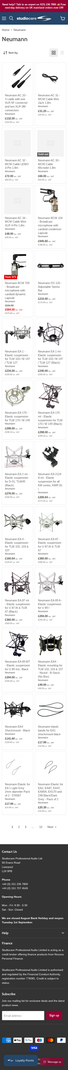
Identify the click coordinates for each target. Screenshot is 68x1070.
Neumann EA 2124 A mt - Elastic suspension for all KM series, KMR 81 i (50, 481)
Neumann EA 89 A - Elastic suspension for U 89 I (50, 604)
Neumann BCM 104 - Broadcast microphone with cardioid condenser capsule (50, 225)
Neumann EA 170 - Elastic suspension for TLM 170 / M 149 (17, 416)
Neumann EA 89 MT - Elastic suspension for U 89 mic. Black (17, 665)
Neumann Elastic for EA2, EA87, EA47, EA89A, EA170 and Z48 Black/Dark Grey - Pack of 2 (50, 792)
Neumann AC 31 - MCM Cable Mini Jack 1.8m (49, 99)
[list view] (62, 53)
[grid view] (53, 53)
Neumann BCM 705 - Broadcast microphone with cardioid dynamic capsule (17, 290)
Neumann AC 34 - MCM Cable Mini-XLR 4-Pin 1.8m (16, 221)
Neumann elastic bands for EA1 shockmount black (49, 730)
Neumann (10, 114)
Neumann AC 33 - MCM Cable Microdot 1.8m (49, 164)
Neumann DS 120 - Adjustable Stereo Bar (50, 286)
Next (50, 826)
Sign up (54, 1015)
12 (40, 826)
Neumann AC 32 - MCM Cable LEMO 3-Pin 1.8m (17, 164)
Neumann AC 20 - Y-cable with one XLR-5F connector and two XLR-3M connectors (16, 103)
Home (5, 29)
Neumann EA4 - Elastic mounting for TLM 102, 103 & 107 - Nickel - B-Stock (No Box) (50, 669)
